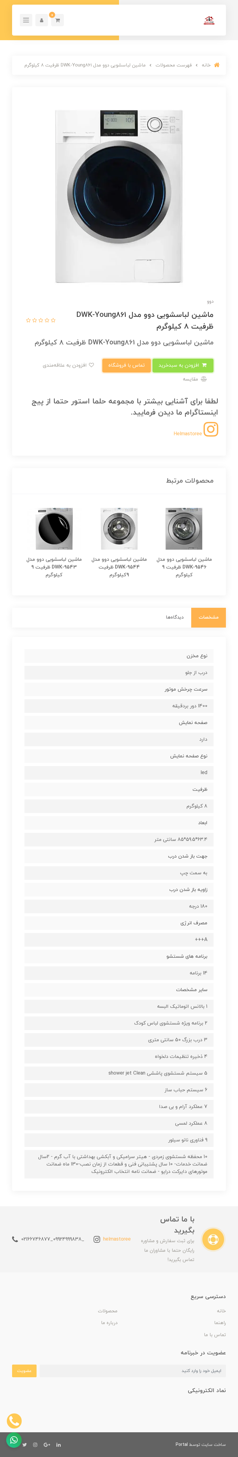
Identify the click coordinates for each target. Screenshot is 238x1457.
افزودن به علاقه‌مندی (65, 365)
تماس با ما (215, 1335)
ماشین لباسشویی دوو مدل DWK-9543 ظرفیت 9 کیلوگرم (54, 567)
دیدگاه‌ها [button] (175, 617)
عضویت (24, 1371)
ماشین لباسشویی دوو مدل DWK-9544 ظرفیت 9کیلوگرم (119, 567)
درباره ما (109, 1323)
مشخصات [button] (208, 617)
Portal (182, 1445)
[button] (57, 20)
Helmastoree (189, 434)
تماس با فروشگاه (126, 365)
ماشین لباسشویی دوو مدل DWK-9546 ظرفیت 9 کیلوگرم (184, 567)
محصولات (107, 1311)
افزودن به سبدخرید (180, 365)
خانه (221, 1311)
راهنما (220, 1323)
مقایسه (191, 379)
